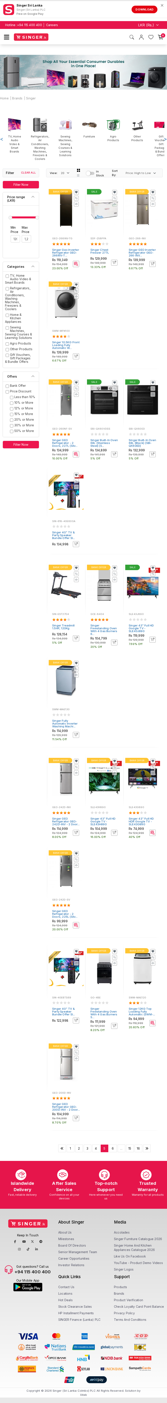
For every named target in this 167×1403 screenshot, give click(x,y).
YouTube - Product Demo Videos (138, 1263)
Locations (65, 1293)
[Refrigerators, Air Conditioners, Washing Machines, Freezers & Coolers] (40, 139)
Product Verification (128, 1300)
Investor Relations (71, 1265)
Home (4, 98)
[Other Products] (137, 129)
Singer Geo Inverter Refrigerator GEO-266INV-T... (65, 252)
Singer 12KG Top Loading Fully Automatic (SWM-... (142, 1011)
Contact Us (66, 1287)
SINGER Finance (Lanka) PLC (79, 1319)
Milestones (66, 1239)
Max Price (25, 230)
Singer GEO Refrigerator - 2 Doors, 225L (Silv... (64, 913)
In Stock (100, 173)
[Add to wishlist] (76, 192)
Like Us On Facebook (130, 1256)
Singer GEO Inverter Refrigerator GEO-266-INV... (142, 252)
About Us (65, 1232)
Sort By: (115, 173)
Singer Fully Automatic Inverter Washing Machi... (65, 723)
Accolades (122, 1232)
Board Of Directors (72, 1245)
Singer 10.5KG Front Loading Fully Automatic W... (66, 345)
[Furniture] (89, 128)
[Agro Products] (113, 129)
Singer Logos (124, 1269)
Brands (17, 98)
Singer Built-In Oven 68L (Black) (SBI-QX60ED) (142, 442)
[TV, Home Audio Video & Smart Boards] (14, 135)
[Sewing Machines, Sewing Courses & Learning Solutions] (65, 137)
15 (129, 1148)
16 (138, 1148)
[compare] (76, 198)
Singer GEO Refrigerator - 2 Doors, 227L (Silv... (64, 442)
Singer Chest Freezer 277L (99, 251)
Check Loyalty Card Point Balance (139, 1306)
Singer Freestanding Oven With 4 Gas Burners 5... (103, 1013)
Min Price (14, 230)
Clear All (28, 172)
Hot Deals (65, 1300)
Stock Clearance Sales (75, 1306)
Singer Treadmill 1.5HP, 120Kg (63, 627)
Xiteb (83, 1394)
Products (120, 1287)
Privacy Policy (124, 1313)
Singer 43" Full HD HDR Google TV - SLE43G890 (141, 821)
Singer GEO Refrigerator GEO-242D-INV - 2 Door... (66, 821)
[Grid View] (78, 170)
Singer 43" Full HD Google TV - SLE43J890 (141, 628)
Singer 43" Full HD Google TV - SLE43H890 (103, 821)
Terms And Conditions (130, 1319)
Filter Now (20, 184)
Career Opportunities (73, 1258)
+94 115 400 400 (29, 25)
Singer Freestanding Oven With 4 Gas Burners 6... (103, 630)
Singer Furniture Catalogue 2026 (138, 1239)
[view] (76, 204)
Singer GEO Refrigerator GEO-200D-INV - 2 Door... (66, 1106)
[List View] (78, 175)
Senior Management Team (77, 1252)
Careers (52, 25)
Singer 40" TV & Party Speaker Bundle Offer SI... (63, 535)
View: (53, 173)
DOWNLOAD (144, 9)
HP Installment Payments (76, 1313)
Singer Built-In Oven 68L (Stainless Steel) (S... (104, 442)
